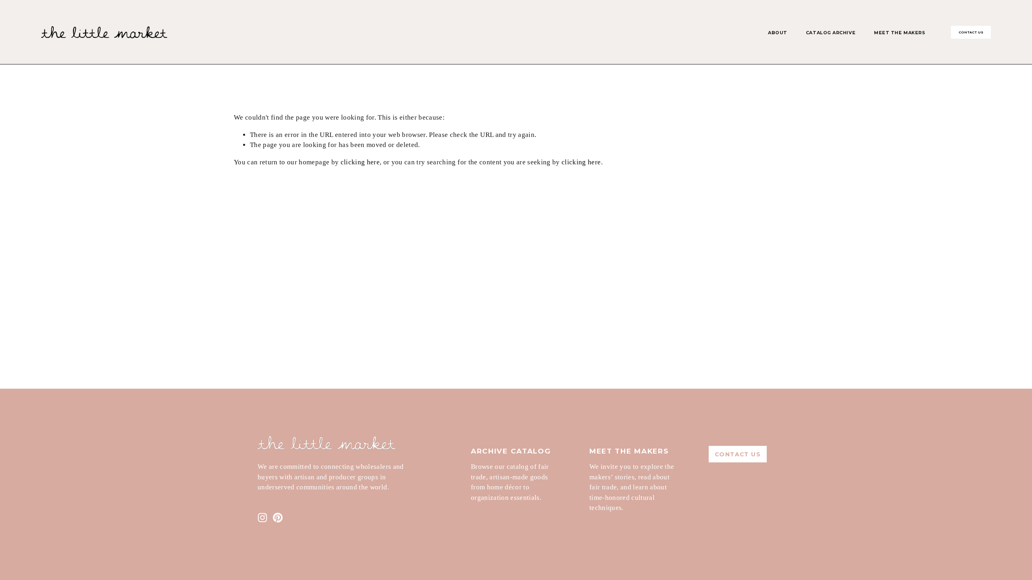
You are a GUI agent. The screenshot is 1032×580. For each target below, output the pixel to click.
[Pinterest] (278, 517)
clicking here (360, 162)
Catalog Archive (830, 32)
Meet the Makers (899, 32)
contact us (971, 32)
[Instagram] (262, 517)
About (777, 32)
